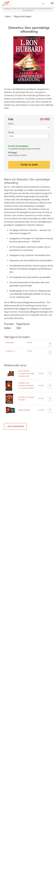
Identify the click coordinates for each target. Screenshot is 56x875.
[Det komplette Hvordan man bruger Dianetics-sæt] (10, 373)
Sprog (11, 132)
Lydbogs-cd (10, 351)
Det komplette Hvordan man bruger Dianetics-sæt (26, 373)
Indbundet (10, 342)
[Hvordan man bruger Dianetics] (9, 398)
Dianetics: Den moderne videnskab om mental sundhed (26, 385)
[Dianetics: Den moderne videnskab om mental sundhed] (9, 385)
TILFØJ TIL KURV (29, 164)
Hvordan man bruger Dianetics (26, 398)
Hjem (8, 16)
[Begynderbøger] (10, 410)
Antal (10, 123)
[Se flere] (49, 373)
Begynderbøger (23, 16)
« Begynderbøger (15, 426)
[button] (29, 60)
